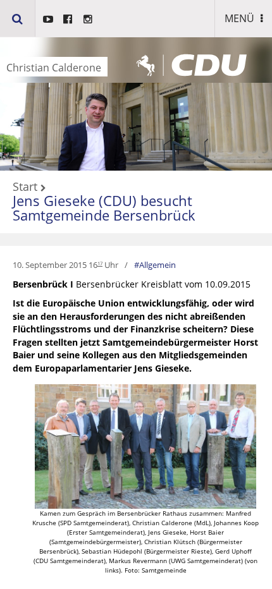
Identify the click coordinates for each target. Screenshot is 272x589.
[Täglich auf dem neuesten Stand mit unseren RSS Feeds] (87, 19)
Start (25, 187)
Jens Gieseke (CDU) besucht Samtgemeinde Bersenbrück (104, 207)
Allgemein (157, 264)
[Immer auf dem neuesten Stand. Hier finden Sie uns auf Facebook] (67, 19)
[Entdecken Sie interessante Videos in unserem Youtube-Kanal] (48, 19)
